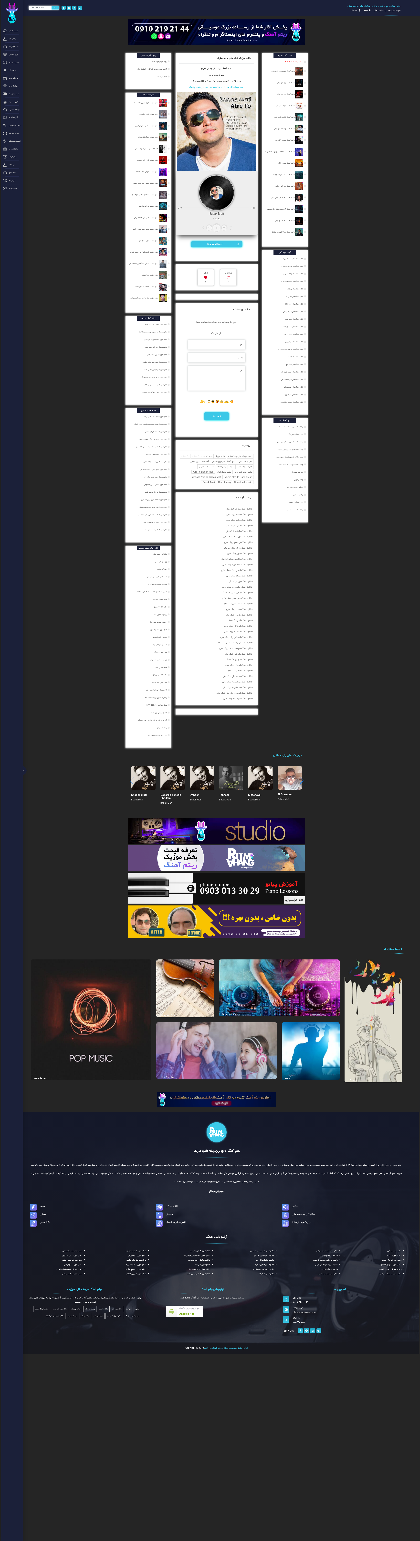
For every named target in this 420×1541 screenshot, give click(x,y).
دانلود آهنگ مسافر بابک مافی (239, 576)
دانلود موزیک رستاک (202, 1264)
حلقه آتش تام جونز (160, 607)
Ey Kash (194, 795)
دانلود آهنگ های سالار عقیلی (294, 319)
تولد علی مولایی (298, 479)
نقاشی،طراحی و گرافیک (176, 1222)
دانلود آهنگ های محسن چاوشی (292, 258)
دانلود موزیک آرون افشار (136, 1274)
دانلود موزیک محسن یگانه (72, 1260)
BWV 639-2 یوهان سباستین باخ (156, 697)
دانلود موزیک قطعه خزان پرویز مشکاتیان (154, 499)
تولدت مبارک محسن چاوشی (294, 509)
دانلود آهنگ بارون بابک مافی (239, 553)
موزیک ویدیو (40, 1077)
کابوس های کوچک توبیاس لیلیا (156, 690)
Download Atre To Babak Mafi (205, 477)
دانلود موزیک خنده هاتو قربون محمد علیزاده (144, 252)
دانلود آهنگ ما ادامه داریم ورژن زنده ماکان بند (279, 151)
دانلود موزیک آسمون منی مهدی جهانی (146, 183)
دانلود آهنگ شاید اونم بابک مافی (237, 698)
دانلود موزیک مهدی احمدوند (390, 1264)
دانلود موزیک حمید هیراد (328, 1274)
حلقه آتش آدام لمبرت (159, 682)
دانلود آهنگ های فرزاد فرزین (293, 334)
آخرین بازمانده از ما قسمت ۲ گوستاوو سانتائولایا (151, 592)
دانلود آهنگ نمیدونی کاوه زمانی (284, 140)
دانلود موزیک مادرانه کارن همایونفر (155, 484)
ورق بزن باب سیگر (161, 561)
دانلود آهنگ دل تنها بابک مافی (239, 531)
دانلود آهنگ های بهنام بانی (294, 341)
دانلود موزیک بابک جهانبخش (199, 1269)
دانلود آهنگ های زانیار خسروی (293, 274)
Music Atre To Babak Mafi (238, 477)
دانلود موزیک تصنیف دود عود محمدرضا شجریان (151, 446)
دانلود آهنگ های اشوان (295, 357)
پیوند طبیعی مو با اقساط (159, 61)
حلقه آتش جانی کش (160, 652)
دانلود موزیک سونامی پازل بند (149, 206)
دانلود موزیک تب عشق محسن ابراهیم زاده (145, 194)
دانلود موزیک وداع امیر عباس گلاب (155, 369)
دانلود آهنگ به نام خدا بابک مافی (237, 548)
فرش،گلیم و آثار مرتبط (301, 1222)
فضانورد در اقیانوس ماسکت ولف (156, 584)
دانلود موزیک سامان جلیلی (263, 1269)
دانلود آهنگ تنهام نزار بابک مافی (238, 631)
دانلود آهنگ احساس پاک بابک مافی (236, 637)
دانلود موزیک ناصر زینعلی (72, 1274)
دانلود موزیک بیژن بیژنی (391, 1260)
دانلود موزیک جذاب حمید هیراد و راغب (146, 229)
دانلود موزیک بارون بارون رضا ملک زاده (146, 102)
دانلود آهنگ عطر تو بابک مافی (223, 461)
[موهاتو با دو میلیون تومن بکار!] (216, 921)
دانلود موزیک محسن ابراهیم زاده (197, 1255)
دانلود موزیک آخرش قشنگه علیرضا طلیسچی (144, 263)
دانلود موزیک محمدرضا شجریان (325, 1260)
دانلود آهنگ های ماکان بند (294, 296)
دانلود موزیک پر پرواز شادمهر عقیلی (156, 492)
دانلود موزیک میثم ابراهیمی (326, 1264)
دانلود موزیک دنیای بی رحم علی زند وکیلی (153, 377)
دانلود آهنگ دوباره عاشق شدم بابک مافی (234, 643)
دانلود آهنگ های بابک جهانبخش (292, 281)
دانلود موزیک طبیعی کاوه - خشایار (147, 171)
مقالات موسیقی (167, 1015)
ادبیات (42, 1206)
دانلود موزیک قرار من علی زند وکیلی (155, 324)
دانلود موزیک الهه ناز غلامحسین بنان (155, 522)
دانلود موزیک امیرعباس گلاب (198, 1274)
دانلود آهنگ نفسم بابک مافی (239, 514)
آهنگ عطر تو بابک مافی (199, 461)
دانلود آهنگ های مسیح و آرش (293, 311)
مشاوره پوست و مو (161, 76)
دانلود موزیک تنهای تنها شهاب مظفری (155, 362)
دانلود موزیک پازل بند (329, 1255)
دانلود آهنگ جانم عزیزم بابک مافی (237, 565)
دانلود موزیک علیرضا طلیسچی (389, 1269)
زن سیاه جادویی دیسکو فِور (158, 659)
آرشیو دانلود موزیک (216, 1236)
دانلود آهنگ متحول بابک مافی (239, 615)
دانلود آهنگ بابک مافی (243, 472)
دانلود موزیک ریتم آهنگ (55, 1316)
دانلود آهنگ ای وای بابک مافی (238, 665)
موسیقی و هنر (216, 1191)
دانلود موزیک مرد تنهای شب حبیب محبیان (153, 507)
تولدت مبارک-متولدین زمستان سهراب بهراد (289, 442)
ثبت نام (354, 10)
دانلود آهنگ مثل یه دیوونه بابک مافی (236, 559)
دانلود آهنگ (226, 68)
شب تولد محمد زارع (297, 472)
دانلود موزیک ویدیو (114, 1316)
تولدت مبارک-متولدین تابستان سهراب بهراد (289, 457)
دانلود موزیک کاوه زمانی (73, 1264)
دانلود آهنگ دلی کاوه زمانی (286, 94)
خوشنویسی (45, 1222)
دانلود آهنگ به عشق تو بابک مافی (237, 687)
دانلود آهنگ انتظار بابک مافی (239, 671)
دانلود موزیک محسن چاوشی (327, 1251)
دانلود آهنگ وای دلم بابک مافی (238, 654)
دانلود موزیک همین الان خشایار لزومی (146, 217)
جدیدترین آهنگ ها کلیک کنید (293, 62)
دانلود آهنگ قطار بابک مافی (240, 620)
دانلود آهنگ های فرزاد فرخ (294, 364)
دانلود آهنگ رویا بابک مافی (240, 581)
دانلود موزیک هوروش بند (200, 1251)
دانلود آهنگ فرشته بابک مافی (239, 520)
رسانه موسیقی (76, 1309)
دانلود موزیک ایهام (266, 1274)
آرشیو (288, 1077)
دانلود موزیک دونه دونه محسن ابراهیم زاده (144, 298)
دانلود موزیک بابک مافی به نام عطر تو (234, 58)
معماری (43, 1214)
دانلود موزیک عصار (394, 1255)
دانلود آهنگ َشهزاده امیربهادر (285, 105)
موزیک (231, 467)
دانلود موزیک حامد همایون (136, 1251)
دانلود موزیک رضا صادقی (72, 1251)
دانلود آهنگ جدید (41, 1309)
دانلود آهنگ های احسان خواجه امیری (290, 349)
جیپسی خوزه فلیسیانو (160, 599)
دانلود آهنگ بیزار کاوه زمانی (286, 82)
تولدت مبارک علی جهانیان (295, 502)
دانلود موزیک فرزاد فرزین (72, 1255)
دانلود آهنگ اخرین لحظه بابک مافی (236, 570)
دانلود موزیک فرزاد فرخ (264, 1264)
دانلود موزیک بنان (394, 1251)
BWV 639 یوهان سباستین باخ (157, 705)
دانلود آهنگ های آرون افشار (294, 304)
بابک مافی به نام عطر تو (211, 68)
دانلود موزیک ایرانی (224, 472)
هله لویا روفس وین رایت (159, 712)
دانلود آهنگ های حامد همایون (293, 387)
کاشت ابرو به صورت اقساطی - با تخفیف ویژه (152, 69)
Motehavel (254, 795)
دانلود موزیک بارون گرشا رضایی (157, 354)
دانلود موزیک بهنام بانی (137, 1255)
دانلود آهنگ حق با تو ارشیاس (285, 186)
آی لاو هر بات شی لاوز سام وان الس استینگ (152, 720)
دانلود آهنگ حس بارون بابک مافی (237, 598)
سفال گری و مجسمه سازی (303, 1214)
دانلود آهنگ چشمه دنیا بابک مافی (237, 587)
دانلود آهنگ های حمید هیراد (293, 394)
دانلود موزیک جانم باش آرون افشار (147, 286)
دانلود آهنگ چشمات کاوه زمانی (284, 128)
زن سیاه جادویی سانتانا (159, 614)
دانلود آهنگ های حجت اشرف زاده (292, 372)
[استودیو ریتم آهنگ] (216, 1099)
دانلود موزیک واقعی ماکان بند (149, 114)
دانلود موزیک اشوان (330, 1269)
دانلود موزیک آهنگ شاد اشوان (148, 137)
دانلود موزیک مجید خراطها (264, 1255)
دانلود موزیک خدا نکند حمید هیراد (156, 347)
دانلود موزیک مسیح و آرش (135, 1269)
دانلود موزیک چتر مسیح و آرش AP (147, 148)
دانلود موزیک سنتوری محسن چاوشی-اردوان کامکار (150, 424)
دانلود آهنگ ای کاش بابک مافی (238, 626)
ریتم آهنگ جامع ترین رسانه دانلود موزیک (217, 1150)
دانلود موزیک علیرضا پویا (136, 1264)
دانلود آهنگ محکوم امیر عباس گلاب (283, 197)
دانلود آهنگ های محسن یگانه (293, 326)
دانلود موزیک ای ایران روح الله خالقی (155, 462)
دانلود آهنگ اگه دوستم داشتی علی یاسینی (281, 209)
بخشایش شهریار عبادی (159, 554)
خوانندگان (352, 1080)
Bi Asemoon (285, 794)
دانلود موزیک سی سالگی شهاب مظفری (154, 392)
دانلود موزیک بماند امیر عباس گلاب (155, 384)
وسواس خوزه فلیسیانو (160, 637)
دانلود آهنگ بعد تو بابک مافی (239, 609)
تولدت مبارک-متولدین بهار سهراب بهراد (291, 464)
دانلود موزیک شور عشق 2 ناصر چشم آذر (153, 469)
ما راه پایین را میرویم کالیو (158, 629)
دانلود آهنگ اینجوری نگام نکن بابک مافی (234, 693)
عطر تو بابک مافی (216, 75)
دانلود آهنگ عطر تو (206, 467)
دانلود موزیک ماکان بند (265, 1260)
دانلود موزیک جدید (245, 467)
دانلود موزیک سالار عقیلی (136, 1260)
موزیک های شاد (167, 1076)
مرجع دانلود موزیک (132, 1316)
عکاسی (295, 1206)
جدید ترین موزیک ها (231, 1014)
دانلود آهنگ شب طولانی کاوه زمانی (283, 71)
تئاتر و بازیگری (172, 1206)
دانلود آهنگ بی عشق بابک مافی (238, 542)
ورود (365, 10)
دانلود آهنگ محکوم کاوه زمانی (285, 220)
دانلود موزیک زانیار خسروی (199, 1260)
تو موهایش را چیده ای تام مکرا (157, 576)
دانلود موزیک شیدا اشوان (150, 275)
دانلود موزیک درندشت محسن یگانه (155, 416)
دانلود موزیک (220, 456)
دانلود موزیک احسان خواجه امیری (69, 1269)
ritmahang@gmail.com (304, 1312)
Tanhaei (224, 795)
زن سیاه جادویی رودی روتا (158, 622)
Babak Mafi (209, 482)
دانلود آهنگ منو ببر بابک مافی (239, 659)
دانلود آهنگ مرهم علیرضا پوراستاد (283, 174)
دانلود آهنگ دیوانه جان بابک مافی (237, 676)
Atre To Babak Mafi (203, 471)
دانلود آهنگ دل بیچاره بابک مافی (237, 537)
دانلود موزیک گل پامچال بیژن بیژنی (155, 529)
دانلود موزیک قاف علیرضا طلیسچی (155, 339)
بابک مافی (185, 456)
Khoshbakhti (139, 795)
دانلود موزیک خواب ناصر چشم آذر (155, 477)
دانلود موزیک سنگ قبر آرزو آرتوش (156, 431)
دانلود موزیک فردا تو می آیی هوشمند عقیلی (153, 439)
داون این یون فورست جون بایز (157, 735)
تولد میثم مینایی (298, 494)
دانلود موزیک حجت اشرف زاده (389, 1274)
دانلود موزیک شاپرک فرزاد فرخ (148, 240)
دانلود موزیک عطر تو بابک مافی (240, 456)
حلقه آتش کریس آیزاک (159, 675)
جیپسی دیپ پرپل (161, 667)
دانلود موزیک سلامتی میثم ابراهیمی (147, 125)
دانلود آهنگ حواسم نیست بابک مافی (235, 648)
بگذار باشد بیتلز (162, 727)
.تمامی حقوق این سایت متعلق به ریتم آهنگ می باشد (226, 1348)
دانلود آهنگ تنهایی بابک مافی (239, 525)
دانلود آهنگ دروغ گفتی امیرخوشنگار (283, 232)
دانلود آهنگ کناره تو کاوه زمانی (284, 117)
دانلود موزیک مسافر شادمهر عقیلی (156, 454)
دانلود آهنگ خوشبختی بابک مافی (237, 604)
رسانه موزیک (90, 1309)
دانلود (137, 1309)
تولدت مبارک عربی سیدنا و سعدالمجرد (291, 426)
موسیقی (169, 1214)
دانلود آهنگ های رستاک (295, 289)
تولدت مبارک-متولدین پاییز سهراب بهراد (290, 449)
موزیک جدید (72, 1316)
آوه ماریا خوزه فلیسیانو (160, 644)
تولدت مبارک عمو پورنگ (295, 434)
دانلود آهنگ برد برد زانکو (286, 163)
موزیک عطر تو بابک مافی (201, 456)
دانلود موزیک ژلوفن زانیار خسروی (148, 160)
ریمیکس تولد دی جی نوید (295, 487)
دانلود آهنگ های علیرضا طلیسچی (292, 379)
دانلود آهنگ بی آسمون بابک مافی (237, 682)
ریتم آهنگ (221, 467)
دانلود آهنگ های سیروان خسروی (292, 266)
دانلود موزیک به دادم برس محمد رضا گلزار (153, 332)
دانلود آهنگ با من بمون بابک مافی (237, 592)
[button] (301, 780)
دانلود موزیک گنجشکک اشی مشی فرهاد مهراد (152, 514)
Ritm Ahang (224, 482)
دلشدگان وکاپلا (162, 569)
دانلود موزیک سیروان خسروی (262, 1251)
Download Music (215, 244)
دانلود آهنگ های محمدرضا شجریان (291, 402)
